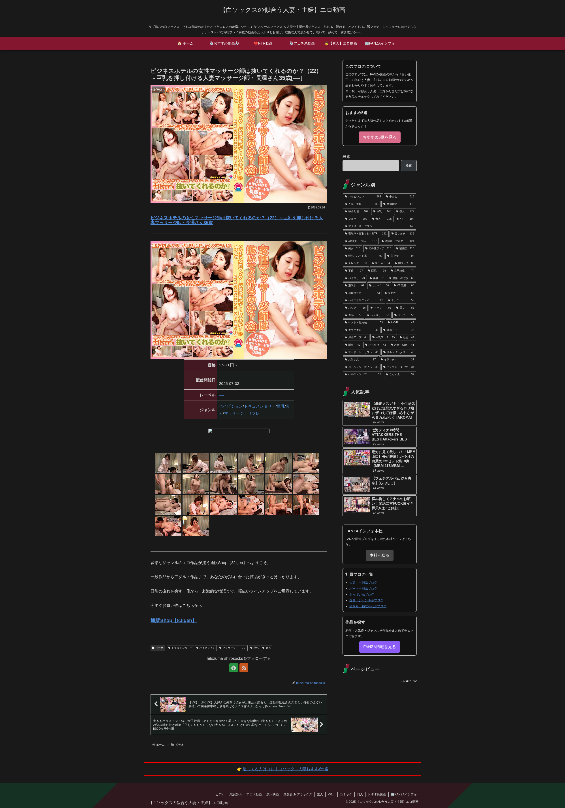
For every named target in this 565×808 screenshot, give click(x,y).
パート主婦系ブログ (363, 588)
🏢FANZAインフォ (404, 794)
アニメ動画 (254, 794)
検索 (346, 156)
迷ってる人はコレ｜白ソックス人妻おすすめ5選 (285, 769)
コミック (346, 794)
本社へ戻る (380, 555)
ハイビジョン (231, 406)
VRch (331, 794)
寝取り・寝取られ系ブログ (367, 606)
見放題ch (235, 794)
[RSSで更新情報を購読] (243, 667)
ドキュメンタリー (260, 406)
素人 (268, 647)
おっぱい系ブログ (361, 594)
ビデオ (159, 647)
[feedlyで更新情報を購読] (233, 667)
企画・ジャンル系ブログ (366, 600)
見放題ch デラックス (297, 794)
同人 (360, 794)
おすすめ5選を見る (380, 137)
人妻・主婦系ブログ (363, 582)
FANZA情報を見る (379, 647)
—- (221, 395)
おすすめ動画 (377, 794)
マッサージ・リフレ (242, 413)
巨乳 (281, 406)
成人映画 (272, 794)
